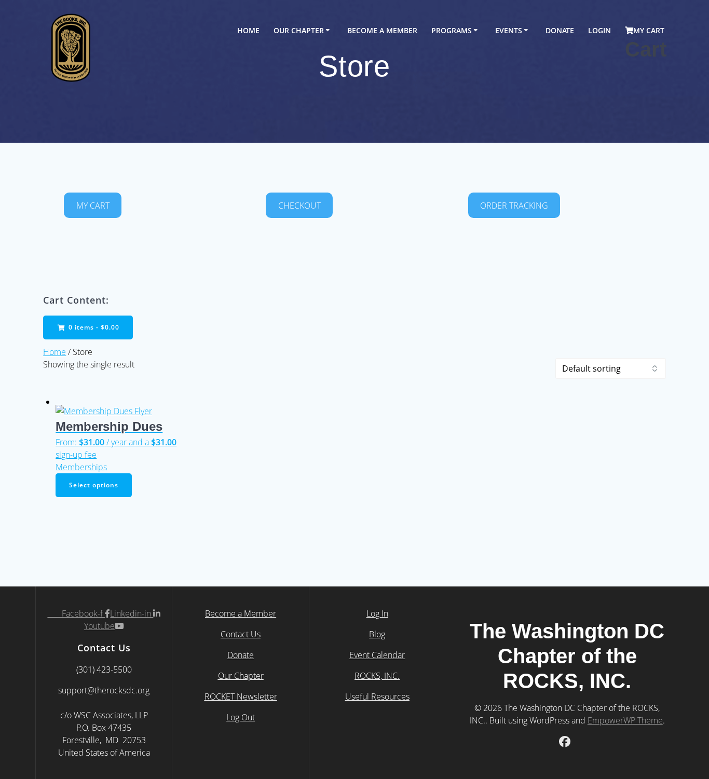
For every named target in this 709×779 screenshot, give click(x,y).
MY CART (93, 205)
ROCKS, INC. (377, 675)
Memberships (81, 467)
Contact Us (241, 634)
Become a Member (240, 613)
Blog (377, 634)
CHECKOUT (299, 205)
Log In (377, 613)
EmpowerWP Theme (625, 720)
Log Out (240, 717)
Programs (451, 30)
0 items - (92, 327)
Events (508, 30)
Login (599, 30)
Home (248, 30)
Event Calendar (377, 655)
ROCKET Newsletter (240, 696)
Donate (560, 30)
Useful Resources (377, 696)
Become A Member (382, 30)
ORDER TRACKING (514, 205)
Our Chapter (299, 30)
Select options (93, 485)
